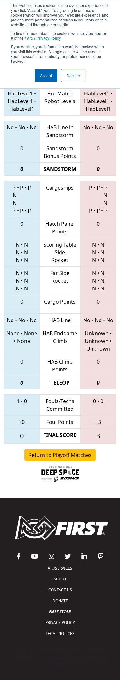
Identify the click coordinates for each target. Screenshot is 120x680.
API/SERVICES (60, 568)
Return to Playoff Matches (60, 454)
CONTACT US (60, 590)
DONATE (60, 600)
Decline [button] (73, 75)
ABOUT (60, 579)
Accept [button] (46, 75)
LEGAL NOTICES (60, 633)
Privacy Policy (42, 38)
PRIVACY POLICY (60, 622)
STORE (60, 611)
